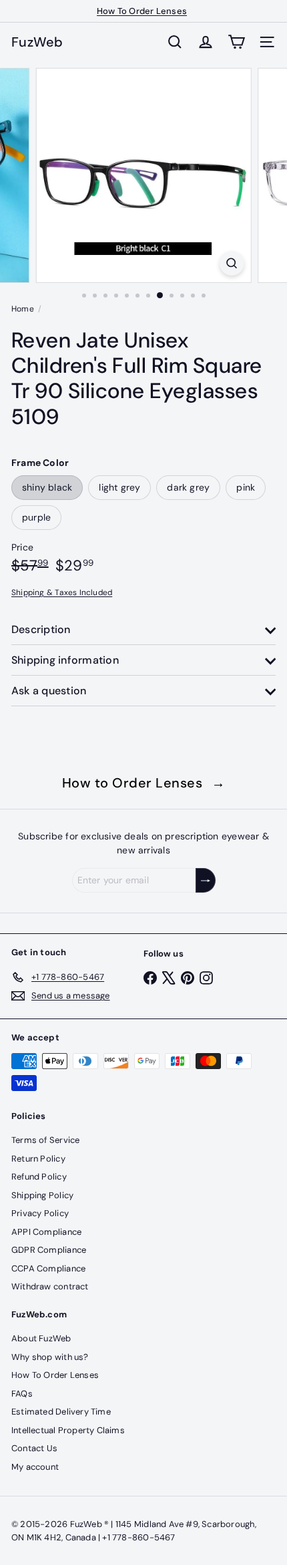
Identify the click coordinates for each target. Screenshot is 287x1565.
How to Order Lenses (144, 782)
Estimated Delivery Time (61, 1411)
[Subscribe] (206, 880)
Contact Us (34, 1448)
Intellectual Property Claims (68, 1430)
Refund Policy (39, 1176)
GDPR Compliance (48, 1249)
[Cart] (236, 42)
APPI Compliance (46, 1231)
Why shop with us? (50, 1357)
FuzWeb (37, 42)
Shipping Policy (42, 1195)
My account (35, 1466)
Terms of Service (45, 1140)
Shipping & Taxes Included (61, 592)
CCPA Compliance (48, 1268)
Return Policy (38, 1158)
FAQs (22, 1393)
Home (22, 309)
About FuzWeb (41, 1338)
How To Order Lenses (142, 11)
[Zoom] (231, 263)
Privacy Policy (40, 1213)
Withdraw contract (50, 1286)
